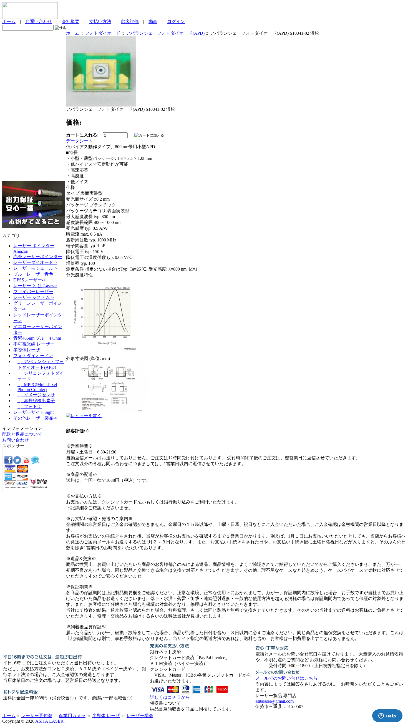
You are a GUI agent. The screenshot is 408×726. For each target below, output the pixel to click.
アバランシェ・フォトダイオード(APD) (165, 33)
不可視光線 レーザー (33, 344)
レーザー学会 (140, 715)
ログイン (176, 21)
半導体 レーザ (106, 715)
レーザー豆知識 (36, 715)
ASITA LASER (49, 721)
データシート (80, 140)
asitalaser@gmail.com (274, 701)
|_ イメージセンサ (36, 394)
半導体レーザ (26, 349)
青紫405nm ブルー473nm (37, 338)
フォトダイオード (102, 33)
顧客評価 (130, 21)
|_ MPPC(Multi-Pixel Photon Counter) (37, 387)
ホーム (9, 21)
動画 (152, 21)
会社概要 (70, 21)
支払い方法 (100, 21)
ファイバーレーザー (33, 291)
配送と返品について (22, 434)
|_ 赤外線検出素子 (36, 400)
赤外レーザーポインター (37, 256)
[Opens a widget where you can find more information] (387, 716)
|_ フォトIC (29, 406)
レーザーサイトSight (33, 412)
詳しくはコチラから (170, 697)
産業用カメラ (72, 715)
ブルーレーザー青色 (33, 274)
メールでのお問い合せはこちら (286, 678)
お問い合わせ (38, 21)
